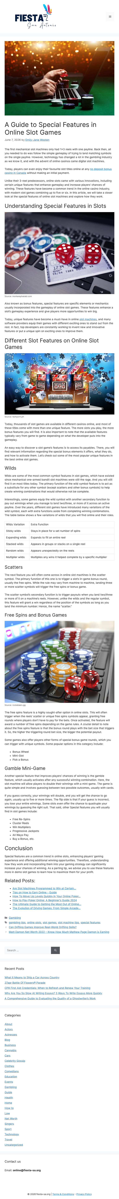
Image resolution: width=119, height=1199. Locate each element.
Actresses (11, 1034)
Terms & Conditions (63, 1194)
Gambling (15, 917)
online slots (34, 922)
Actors (9, 1029)
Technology (12, 1134)
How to (9, 1108)
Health (9, 1097)
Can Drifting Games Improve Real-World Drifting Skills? (43, 927)
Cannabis (10, 1050)
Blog (7, 1039)
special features (90, 922)
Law (7, 1113)
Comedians (12, 1071)
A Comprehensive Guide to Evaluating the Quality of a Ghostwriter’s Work (50, 998)
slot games (49, 922)
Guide (8, 1092)
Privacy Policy (84, 1194)
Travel (8, 1139)
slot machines (88, 319)
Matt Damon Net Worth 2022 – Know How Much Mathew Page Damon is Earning (59, 931)
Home (8, 1102)
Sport (8, 1129)
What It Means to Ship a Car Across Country (32, 977)
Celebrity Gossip (15, 1060)
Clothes (9, 1066)
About (8, 1024)
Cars (7, 1055)
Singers (9, 1123)
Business (10, 1045)
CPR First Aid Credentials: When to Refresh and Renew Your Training (47, 988)
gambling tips (17, 922)
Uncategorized (14, 1144)
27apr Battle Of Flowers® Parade (25, 982)
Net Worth (11, 1118)
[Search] (55, 950)
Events (9, 1081)
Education (11, 1076)
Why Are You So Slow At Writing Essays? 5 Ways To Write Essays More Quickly (53, 993)
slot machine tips (68, 922)
